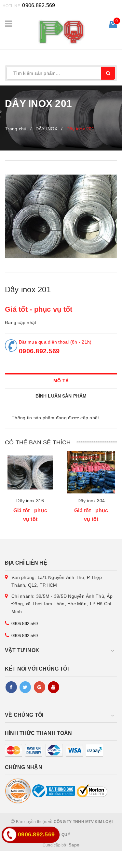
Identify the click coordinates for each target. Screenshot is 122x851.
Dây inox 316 (30, 500)
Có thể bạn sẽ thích (38, 442)
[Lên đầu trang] (102, 842)
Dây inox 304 (91, 500)
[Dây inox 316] (30, 472)
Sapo (74, 845)
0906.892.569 (38, 5)
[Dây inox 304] (91, 472)
